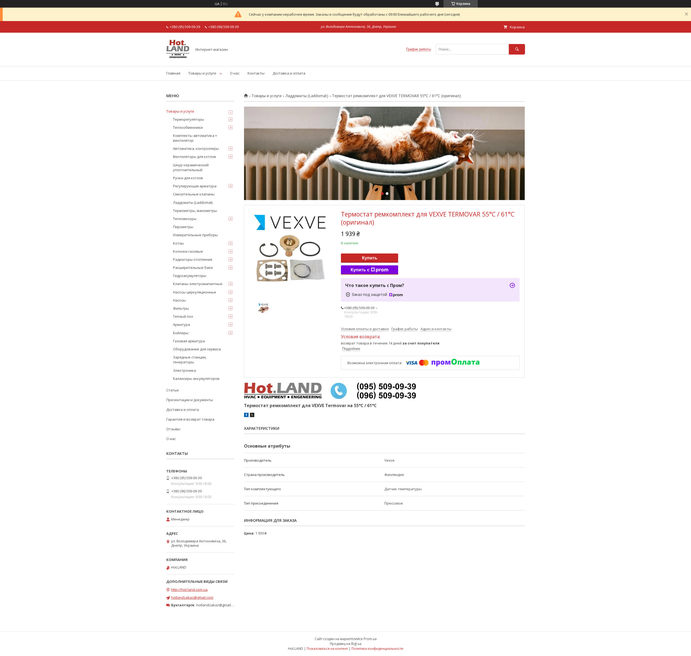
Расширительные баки (193, 267)
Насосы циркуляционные (194, 292)
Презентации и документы (189, 399)
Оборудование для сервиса (197, 349)
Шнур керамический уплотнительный (191, 167)
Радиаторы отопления (192, 259)
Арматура (181, 324)
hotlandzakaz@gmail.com (192, 597)
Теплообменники (188, 127)
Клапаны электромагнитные (197, 283)
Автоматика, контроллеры (196, 148)
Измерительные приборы (195, 234)
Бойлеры (180, 332)
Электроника (184, 370)
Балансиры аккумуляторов (196, 378)
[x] (252, 415)
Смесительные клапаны (194, 194)
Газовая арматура (189, 341)
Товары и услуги (202, 73)
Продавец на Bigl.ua (345, 643)
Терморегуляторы (188, 119)
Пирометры (183, 226)
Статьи (172, 390)
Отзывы (173, 429)
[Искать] (517, 49)
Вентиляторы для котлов (194, 156)
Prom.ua (370, 639)
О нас (234, 73)
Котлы (178, 243)
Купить (369, 258)
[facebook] (246, 415)
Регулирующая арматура (194, 186)
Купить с (360, 270)
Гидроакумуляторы (189, 275)
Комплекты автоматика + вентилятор (195, 138)
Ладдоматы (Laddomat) (307, 96)
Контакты (256, 73)
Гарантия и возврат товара (190, 419)
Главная (173, 73)
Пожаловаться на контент (327, 648)
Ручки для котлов (188, 177)
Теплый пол (183, 316)
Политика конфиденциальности (377, 648)
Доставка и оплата (289, 73)
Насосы (179, 300)
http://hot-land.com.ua (189, 589)
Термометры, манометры (195, 210)
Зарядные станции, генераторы (189, 359)
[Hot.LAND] (177, 59)
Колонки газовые (188, 251)
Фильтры (181, 308)
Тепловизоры (185, 218)
